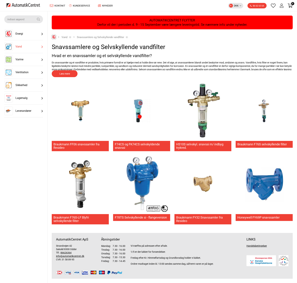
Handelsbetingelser (256, 245)
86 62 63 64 (258, 6)
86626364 (66, 252)
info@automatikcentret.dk (70, 256)
